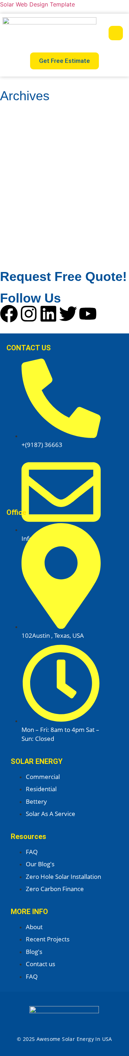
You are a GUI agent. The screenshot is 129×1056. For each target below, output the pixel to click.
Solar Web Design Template (37, 4)
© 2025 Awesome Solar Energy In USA (64, 1039)
